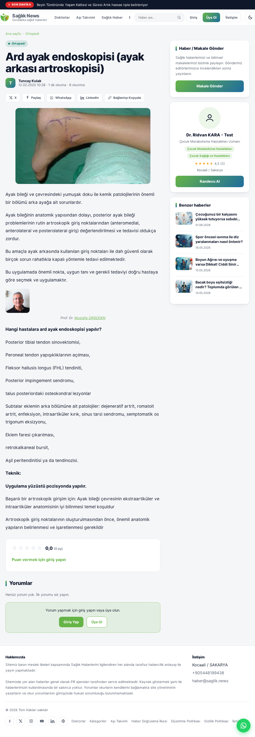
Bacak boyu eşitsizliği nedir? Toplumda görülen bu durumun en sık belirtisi (219, 284)
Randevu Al (210, 181)
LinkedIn (92, 98)
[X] (20, 721)
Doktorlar (62, 17)
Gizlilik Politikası (216, 721)
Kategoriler (98, 721)
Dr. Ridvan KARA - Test (209, 134)
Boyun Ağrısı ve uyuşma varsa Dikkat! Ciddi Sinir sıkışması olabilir (216, 262)
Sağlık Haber (112, 17)
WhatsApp (63, 98)
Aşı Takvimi (85, 17)
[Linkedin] (52, 721)
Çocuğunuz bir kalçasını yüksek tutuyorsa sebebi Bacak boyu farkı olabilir (216, 217)
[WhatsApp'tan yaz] (244, 726)
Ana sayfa (13, 34)
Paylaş (36, 98)
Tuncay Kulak (29, 81)
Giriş (193, 17)
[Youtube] (42, 721)
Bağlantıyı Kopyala (127, 98)
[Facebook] (9, 721)
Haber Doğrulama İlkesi (149, 721)
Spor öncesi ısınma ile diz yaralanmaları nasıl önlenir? (219, 239)
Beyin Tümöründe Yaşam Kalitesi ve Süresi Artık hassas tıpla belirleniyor (92, 5)
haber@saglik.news (210, 680)
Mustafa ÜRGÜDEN (89, 318)
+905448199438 (208, 672)
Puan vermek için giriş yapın (39, 559)
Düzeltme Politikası (185, 721)
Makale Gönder (209, 86)
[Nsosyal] (63, 721)
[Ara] (179, 17)
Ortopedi (32, 34)
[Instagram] (31, 721)
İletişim (232, 17)
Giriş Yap (71, 622)
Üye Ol (211, 17)
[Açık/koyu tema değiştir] (250, 17)
